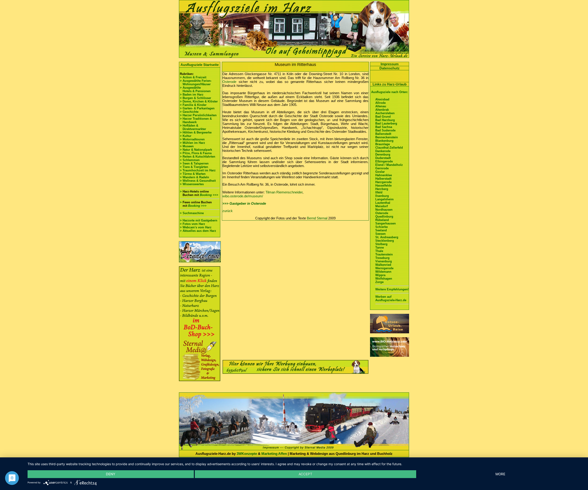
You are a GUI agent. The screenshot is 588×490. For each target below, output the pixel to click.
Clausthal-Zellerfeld (389, 147)
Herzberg (381, 189)
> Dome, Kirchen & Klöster (199, 101)
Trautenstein (384, 254)
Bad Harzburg (385, 120)
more (500, 474)
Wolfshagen (383, 278)
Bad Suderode (385, 130)
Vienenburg (383, 261)
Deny (110, 474)
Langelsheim (384, 199)
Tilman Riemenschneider (284, 192)
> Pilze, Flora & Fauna (196, 153)
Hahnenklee (383, 175)
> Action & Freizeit (193, 77)
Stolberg (381, 244)
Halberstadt (383, 178)
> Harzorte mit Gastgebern (198, 220)
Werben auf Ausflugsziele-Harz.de (390, 298)
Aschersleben (385, 113)
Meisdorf (381, 206)
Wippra (380, 275)
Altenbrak (382, 109)
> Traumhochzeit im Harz (198, 170)
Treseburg (382, 258)
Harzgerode (383, 182)
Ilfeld (378, 192)
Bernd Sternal (317, 218)
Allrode (380, 103)
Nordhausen (384, 209)
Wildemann (383, 271)
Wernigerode (384, 268)
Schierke (381, 227)
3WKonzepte (247, 454)
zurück (227, 211)
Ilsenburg (382, 196)
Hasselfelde (383, 185)
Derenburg (382, 154)
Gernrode (382, 168)
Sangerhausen (385, 223)
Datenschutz (389, 68)
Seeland (381, 230)
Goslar (380, 171)
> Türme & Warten (193, 174)
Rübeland (382, 220)
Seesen (380, 233)
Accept (305, 474)
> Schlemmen (190, 160)
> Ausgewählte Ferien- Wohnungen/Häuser (196, 82)
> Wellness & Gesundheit (198, 180)
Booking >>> (209, 195)
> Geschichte (189, 111)
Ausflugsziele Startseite (200, 65)
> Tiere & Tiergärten (194, 167)
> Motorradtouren (192, 139)
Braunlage (382, 144)
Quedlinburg (384, 216)
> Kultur (185, 136)
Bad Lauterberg (386, 123)
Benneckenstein (386, 137)
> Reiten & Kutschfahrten (197, 156)
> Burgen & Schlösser (195, 98)
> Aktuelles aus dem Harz (198, 230)
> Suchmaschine (192, 213)
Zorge (379, 282)
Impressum (390, 64)
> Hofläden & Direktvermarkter (193, 127)
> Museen (187, 146)
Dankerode (382, 151)
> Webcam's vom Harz (196, 227)
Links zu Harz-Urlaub (390, 84)
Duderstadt (383, 158)
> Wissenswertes (192, 184)
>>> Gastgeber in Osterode (244, 203)
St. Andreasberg (386, 237)
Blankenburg (384, 140)
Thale (379, 251)
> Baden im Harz (192, 94)
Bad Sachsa (383, 127)
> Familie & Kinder (193, 105)
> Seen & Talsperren (194, 163)
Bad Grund (383, 116)
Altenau (380, 106)
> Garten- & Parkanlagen (197, 108)
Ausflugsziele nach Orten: (389, 92)
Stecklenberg (384, 240)
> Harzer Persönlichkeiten (198, 115)
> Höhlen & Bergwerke (196, 132)
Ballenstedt (383, 134)
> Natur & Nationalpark (196, 149)
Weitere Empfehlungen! (392, 289)
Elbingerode (384, 161)
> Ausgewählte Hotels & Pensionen (195, 89)
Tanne (379, 247)
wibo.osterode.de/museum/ (242, 196)
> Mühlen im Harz (192, 142)
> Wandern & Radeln (194, 177)
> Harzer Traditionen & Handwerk (196, 120)
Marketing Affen (274, 454)
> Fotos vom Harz (192, 224)
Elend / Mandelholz (389, 165)
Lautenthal (382, 202)
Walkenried (383, 264)
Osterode (229, 82)
